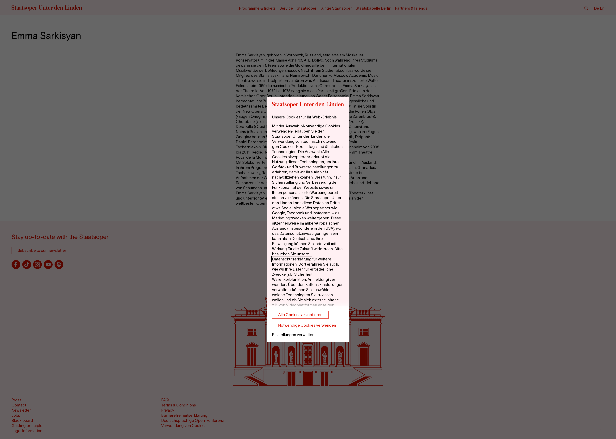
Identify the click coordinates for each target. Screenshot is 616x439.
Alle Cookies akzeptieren (300, 315)
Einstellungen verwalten (293, 335)
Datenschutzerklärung (292, 259)
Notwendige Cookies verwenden (307, 325)
